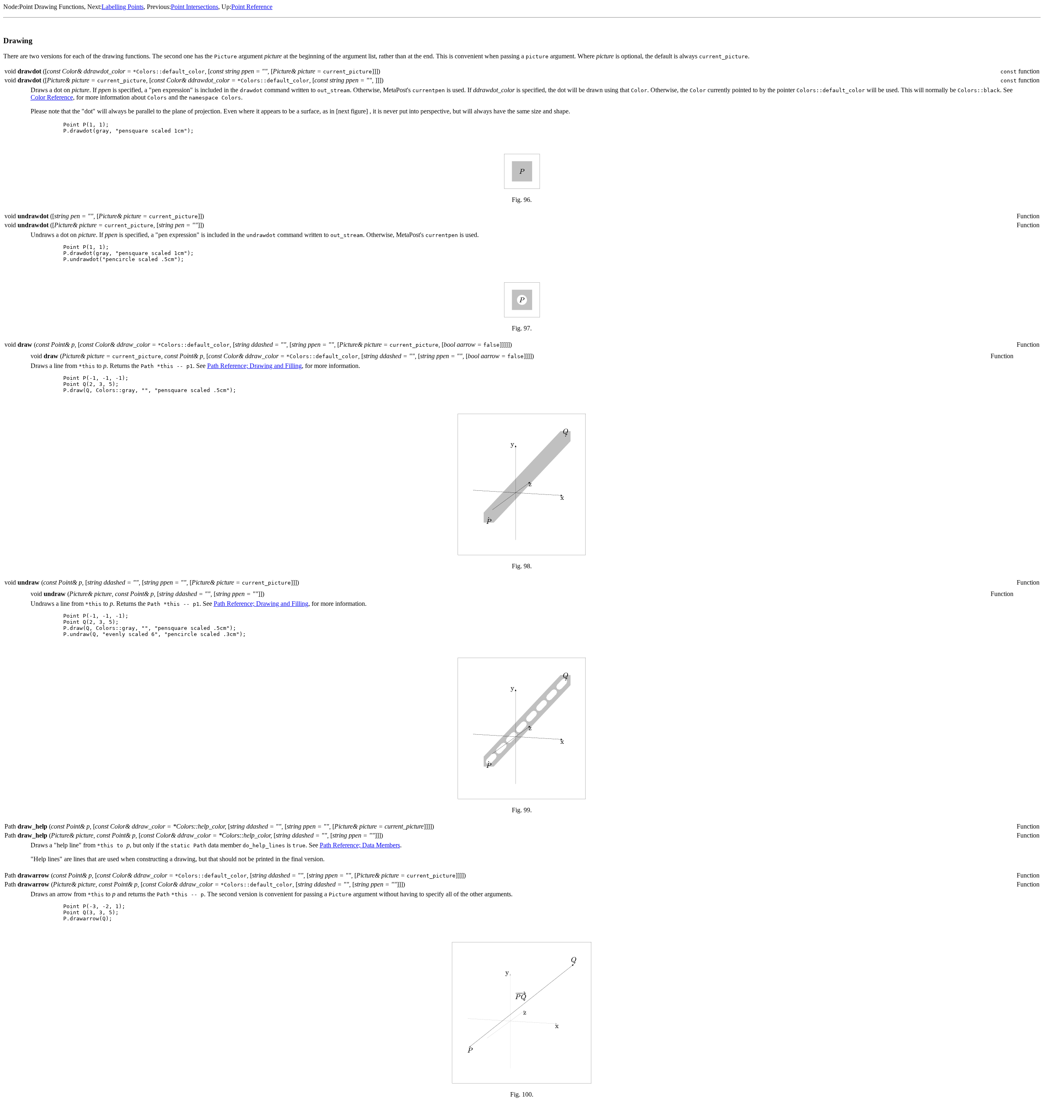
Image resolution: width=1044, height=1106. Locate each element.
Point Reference (251, 6)
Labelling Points (123, 6)
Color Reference (52, 97)
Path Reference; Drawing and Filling (254, 365)
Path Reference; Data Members (360, 845)
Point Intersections (194, 6)
